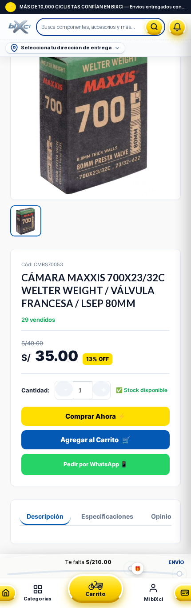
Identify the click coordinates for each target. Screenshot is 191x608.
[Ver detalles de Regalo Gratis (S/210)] (131, 568)
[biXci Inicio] (21, 27)
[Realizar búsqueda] (154, 27)
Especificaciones (107, 516)
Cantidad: (35, 390)
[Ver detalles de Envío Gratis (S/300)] (180, 573)
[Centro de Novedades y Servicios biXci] (177, 27)
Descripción (45, 516)
